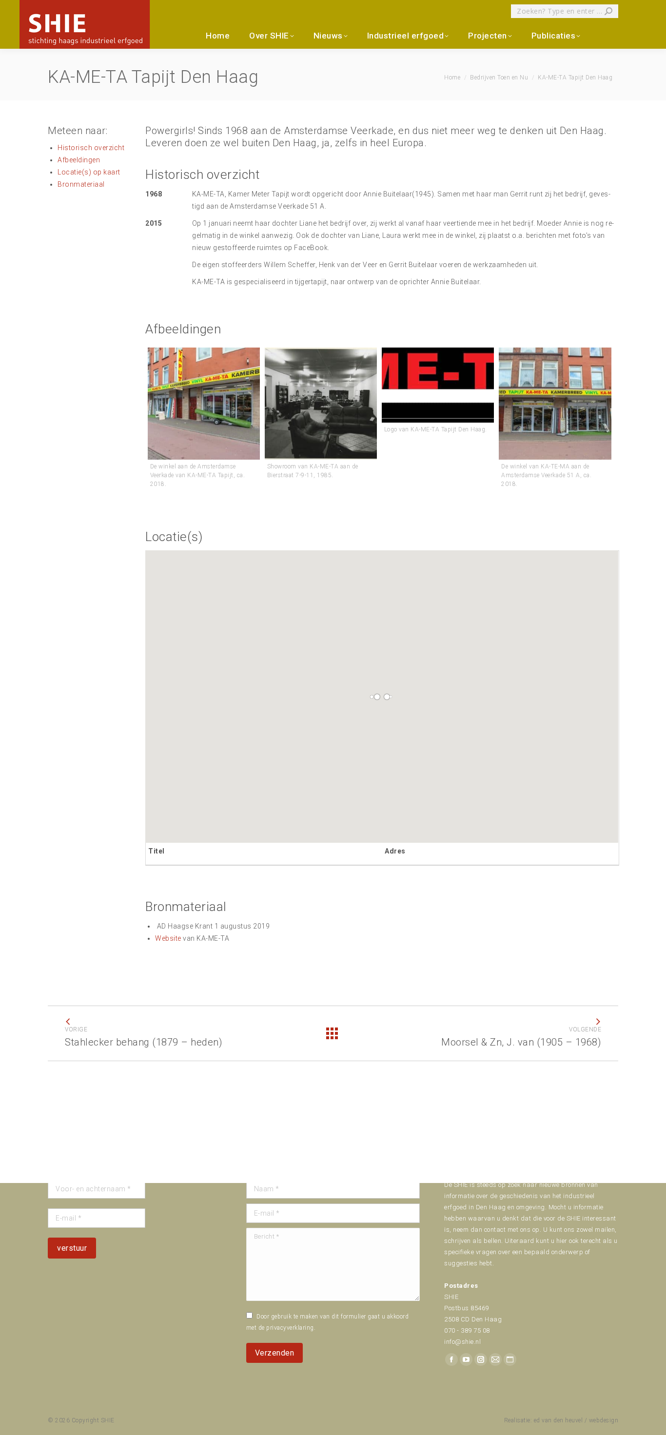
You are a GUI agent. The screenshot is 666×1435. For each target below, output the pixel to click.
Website (168, 938)
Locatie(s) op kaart (89, 172)
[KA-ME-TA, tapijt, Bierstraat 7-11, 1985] (321, 404)
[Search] (608, 11)
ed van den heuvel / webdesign (576, 1420)
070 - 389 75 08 (467, 1330)
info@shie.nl (462, 1341)
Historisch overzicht (91, 148)
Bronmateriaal (81, 184)
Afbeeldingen (79, 160)
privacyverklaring (290, 1327)
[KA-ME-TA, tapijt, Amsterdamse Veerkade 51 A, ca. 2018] (204, 404)
